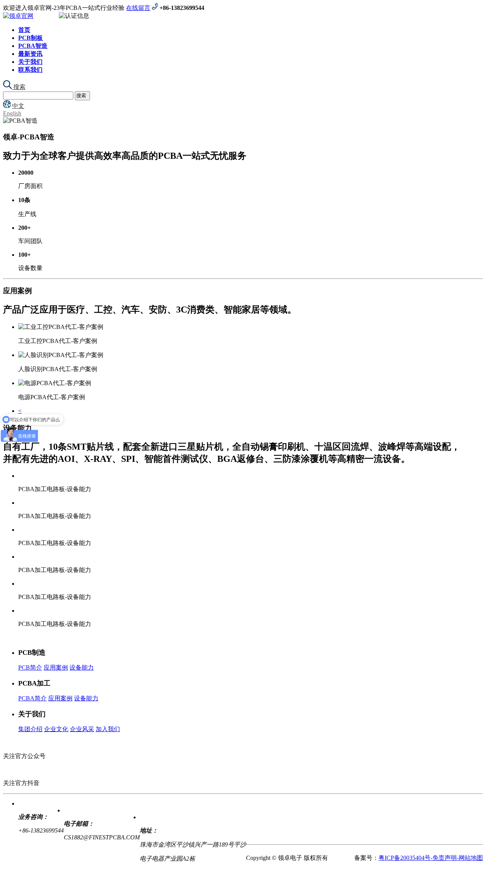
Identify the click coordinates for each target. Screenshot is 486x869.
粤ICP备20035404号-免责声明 (418, 858)
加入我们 (108, 729)
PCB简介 (30, 667)
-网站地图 (470, 858)
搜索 (18, 87)
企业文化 (56, 729)
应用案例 (56, 667)
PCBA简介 (32, 698)
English (12, 113)
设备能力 (81, 667)
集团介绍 (30, 729)
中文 (18, 106)
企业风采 (82, 729)
